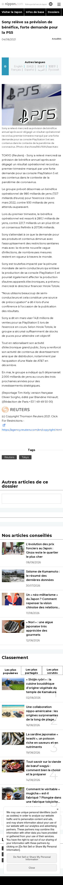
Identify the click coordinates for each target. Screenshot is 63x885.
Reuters (9, 457)
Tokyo (25, 457)
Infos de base (35, 12)
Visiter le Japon (12, 12)
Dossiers (53, 12)
